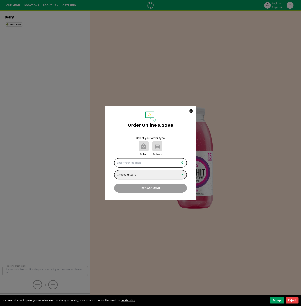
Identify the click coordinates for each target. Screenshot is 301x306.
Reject (292, 300)
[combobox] (150, 163)
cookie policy (128, 300)
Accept (277, 300)
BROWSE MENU (150, 188)
